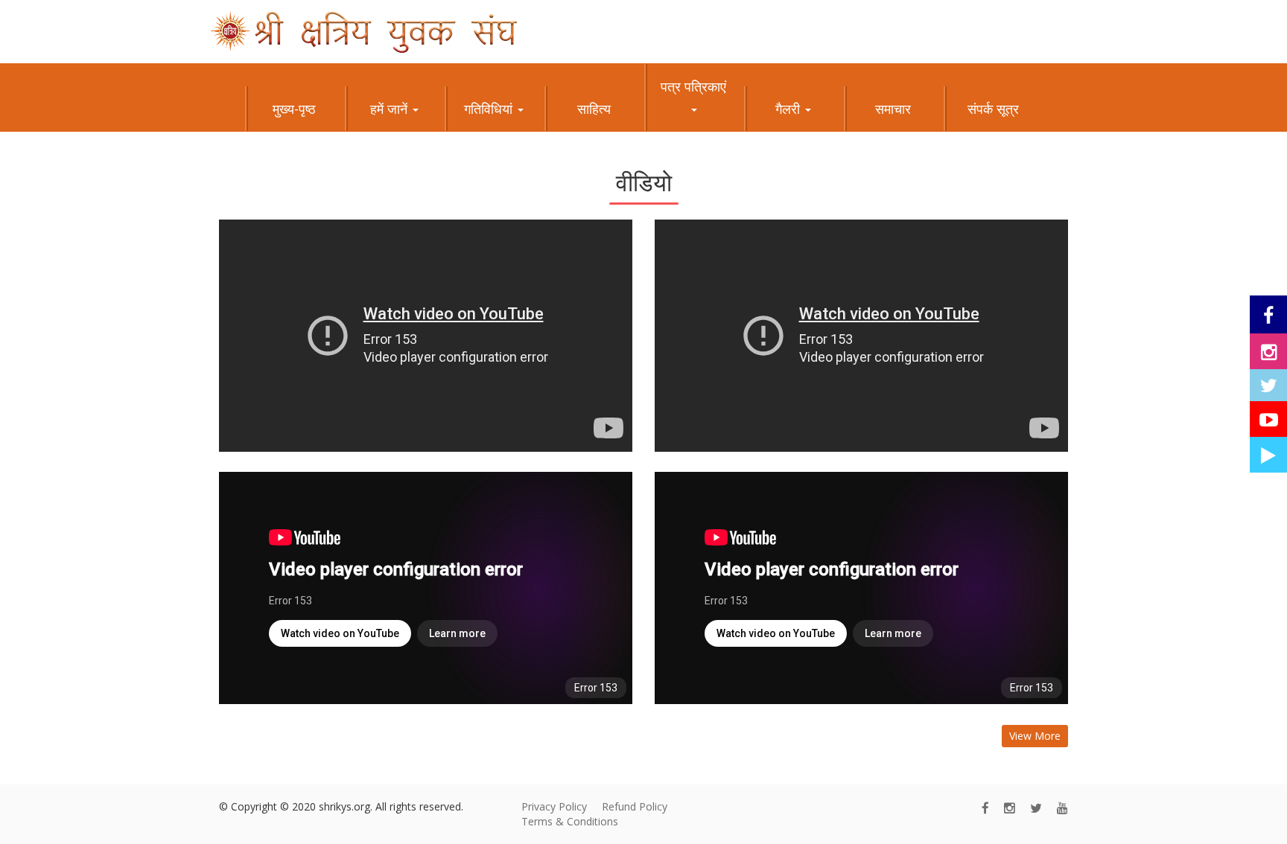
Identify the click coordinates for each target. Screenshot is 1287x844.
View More (1035, 736)
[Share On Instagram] (1268, 351)
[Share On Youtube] (1268, 419)
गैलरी (789, 109)
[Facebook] (985, 807)
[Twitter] (1036, 807)
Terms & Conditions (569, 821)
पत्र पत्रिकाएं (693, 86)
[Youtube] (1062, 807)
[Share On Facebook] (1268, 314)
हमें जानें (390, 109)
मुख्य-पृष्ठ (294, 109)
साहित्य (594, 109)
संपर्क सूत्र (993, 109)
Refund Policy (634, 806)
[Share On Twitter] (1268, 385)
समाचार (893, 109)
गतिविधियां (490, 109)
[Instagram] (1009, 807)
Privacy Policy (554, 806)
